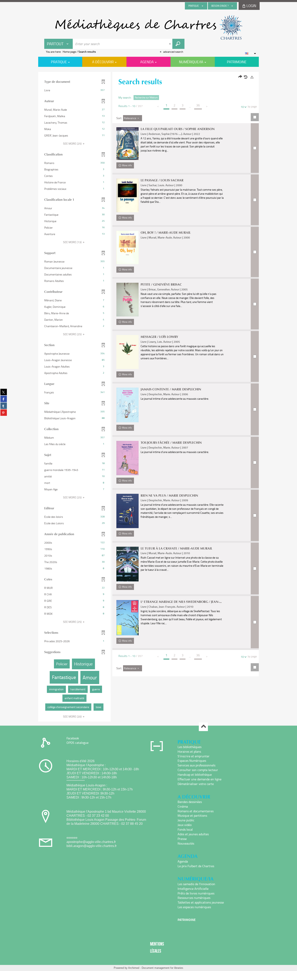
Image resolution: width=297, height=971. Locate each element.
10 (242, 107)
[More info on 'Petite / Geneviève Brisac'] (127, 299)
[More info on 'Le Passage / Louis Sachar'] (127, 195)
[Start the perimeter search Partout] (178, 44)
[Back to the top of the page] (203, 726)
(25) (72, 143)
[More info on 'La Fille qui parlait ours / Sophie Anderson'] (127, 143)
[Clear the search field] (170, 44)
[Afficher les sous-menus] (202, 5)
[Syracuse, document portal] (148, 27)
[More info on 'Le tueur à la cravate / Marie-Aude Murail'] (127, 564)
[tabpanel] (148, 397)
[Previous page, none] (158, 106)
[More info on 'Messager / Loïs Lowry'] (127, 352)
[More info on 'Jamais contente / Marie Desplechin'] (127, 405)
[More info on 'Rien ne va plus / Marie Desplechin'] (127, 511)
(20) (72, 716)
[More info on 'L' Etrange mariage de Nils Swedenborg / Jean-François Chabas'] (127, 617)
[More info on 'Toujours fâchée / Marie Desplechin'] (127, 458)
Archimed (133, 967)
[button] (74, 90)
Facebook (72, 738)
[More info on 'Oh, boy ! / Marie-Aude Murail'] (127, 247)
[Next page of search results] (207, 106)
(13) (72, 242)
